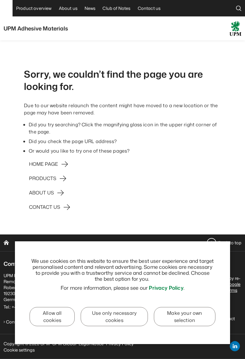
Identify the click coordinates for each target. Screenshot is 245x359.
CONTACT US (44, 207)
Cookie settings (19, 350)
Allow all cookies (52, 316)
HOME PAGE (43, 164)
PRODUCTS (42, 178)
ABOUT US (41, 192)
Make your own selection (184, 316)
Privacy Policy (166, 287)
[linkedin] (235, 346)
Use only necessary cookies (114, 316)
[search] (238, 8)
